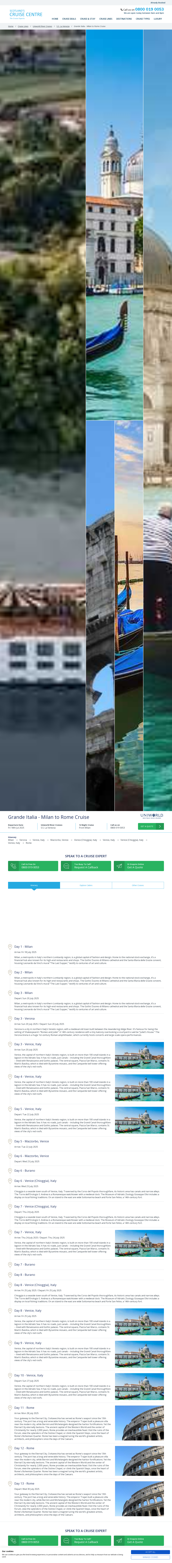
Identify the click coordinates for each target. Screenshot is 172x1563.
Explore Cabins (86, 885)
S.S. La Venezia (63, 26)
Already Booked (158, 2)
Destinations (124, 18)
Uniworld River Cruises (42, 26)
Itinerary (34, 885)
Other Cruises (138, 885)
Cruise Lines (105, 18)
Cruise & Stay (87, 18)
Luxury (158, 18)
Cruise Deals (69, 18)
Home (55, 18)
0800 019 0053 (117, 827)
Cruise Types (143, 18)
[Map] (86, 915)
